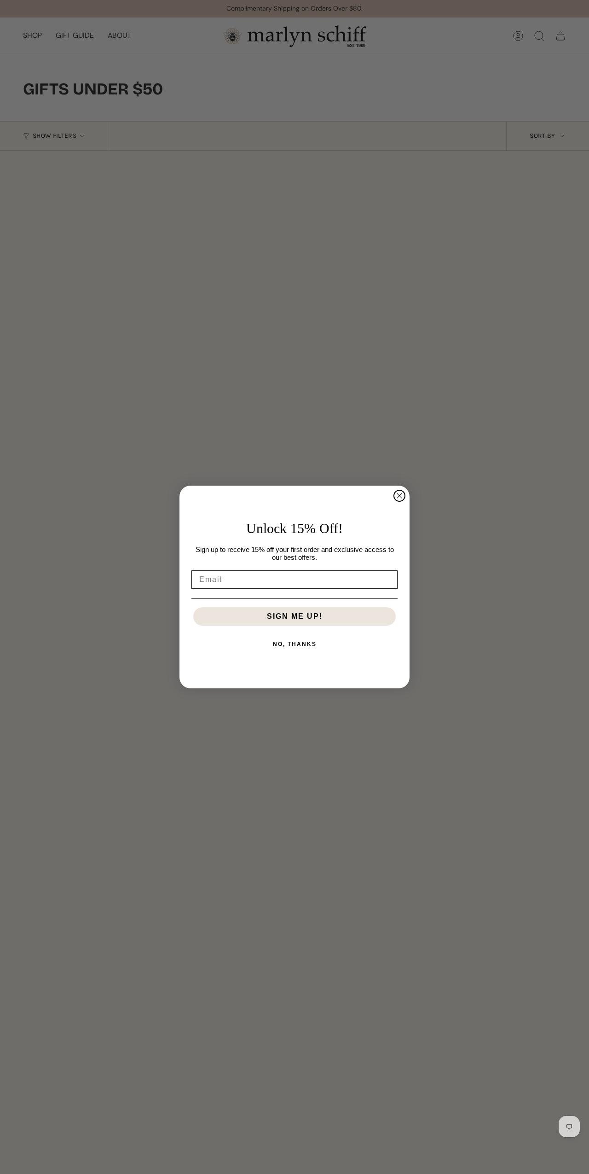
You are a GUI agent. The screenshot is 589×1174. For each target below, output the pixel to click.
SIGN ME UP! (295, 616)
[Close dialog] (399, 495)
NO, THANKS (295, 644)
